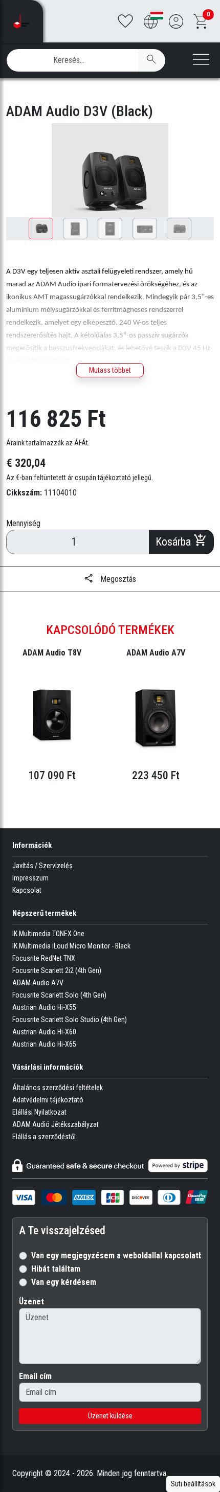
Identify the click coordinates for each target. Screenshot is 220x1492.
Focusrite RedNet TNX (43, 958)
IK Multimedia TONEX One (48, 934)
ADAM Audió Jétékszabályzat (55, 1124)
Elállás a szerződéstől (44, 1137)
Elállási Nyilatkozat (39, 1112)
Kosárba (174, 541)
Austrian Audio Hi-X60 (44, 1032)
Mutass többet (110, 370)
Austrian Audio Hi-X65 (44, 1044)
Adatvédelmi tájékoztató (47, 1100)
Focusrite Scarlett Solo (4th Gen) (59, 995)
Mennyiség (23, 523)
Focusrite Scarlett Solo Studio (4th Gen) (69, 1019)
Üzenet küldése (110, 1416)
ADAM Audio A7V (37, 983)
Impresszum (30, 878)
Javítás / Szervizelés (42, 866)
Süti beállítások (193, 1484)
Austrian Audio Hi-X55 (44, 1007)
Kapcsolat (26, 890)
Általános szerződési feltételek (57, 1087)
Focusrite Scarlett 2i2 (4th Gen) (56, 970)
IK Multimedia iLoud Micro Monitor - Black (71, 946)
